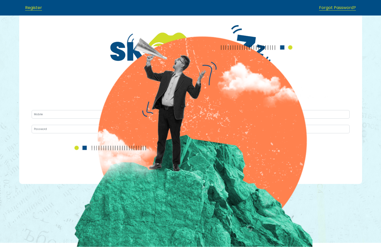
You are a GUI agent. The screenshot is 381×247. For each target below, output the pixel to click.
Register (33, 8)
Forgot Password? (337, 8)
